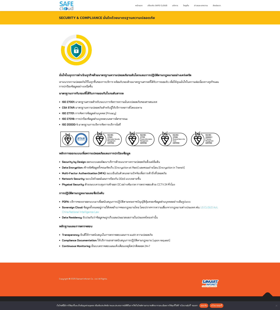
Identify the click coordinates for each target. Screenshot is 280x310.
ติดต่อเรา (217, 5)
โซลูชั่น (186, 5)
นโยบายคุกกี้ (216, 305)
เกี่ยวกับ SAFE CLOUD (157, 5)
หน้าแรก (139, 5)
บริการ (175, 5)
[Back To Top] (267, 296)
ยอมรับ (204, 305)
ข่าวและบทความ (201, 5)
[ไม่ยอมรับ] (276, 305)
